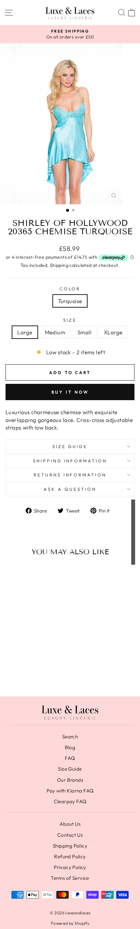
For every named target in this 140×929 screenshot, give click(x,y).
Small (84, 332)
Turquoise (70, 301)
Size (70, 320)
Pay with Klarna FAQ (70, 791)
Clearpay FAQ (70, 801)
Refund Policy (70, 856)
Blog (70, 747)
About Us (70, 824)
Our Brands (70, 780)
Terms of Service (70, 878)
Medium (55, 332)
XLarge (113, 332)
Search (70, 736)
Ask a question (70, 489)
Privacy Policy (70, 867)
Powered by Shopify (70, 923)
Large (24, 332)
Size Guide (70, 446)
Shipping (59, 265)
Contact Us (70, 835)
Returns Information (70, 474)
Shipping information (70, 460)
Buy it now (70, 392)
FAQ (70, 758)
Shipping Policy (70, 846)
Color (70, 288)
